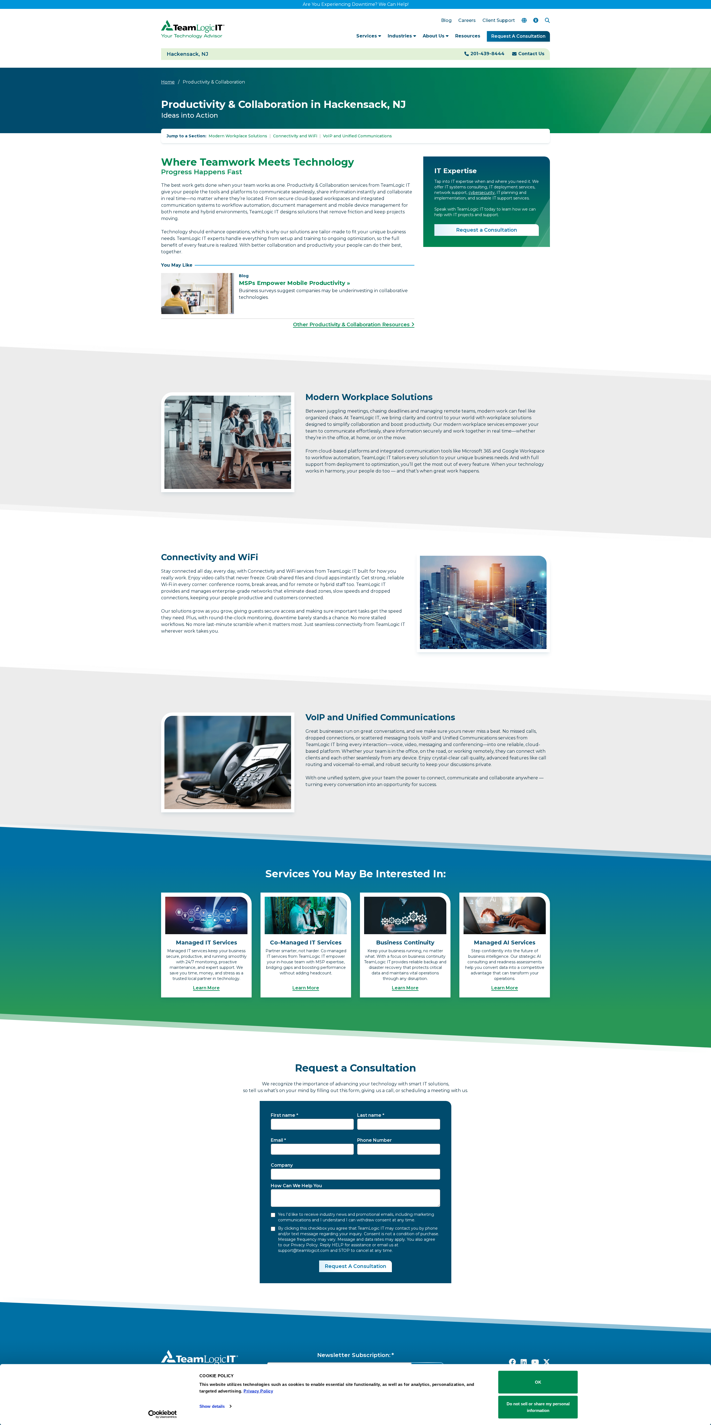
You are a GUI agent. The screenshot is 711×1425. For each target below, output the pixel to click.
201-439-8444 (487, 53)
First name (283, 1115)
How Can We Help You (296, 1185)
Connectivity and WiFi (295, 136)
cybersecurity (482, 192)
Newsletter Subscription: (353, 1355)
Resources (467, 36)
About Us (434, 36)
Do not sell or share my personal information (538, 1407)
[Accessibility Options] (535, 20)
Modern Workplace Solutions (238, 136)
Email (277, 1140)
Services (367, 36)
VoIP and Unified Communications (357, 136)
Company (282, 1165)
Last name (369, 1115)
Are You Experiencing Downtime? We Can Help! (356, 4)
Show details (212, 1406)
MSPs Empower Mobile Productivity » (294, 283)
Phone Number (374, 1140)
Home (168, 82)
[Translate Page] (524, 20)
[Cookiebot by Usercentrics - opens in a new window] (162, 1414)
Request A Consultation (518, 36)
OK (538, 1382)
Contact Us (531, 53)
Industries (400, 36)
